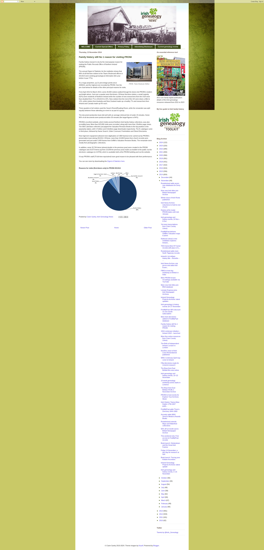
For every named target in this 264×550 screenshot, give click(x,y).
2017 (161, 165)
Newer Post (84, 228)
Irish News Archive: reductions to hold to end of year (170, 205)
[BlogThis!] (121, 217)
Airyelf (141, 545)
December (165, 177)
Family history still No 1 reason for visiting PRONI (169, 326)
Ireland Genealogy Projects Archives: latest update (170, 465)
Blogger (156, 545)
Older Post (148, 228)
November (165, 180)
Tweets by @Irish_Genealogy (167, 532)
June (163, 491)
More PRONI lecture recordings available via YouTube (170, 280)
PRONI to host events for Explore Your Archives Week (170, 397)
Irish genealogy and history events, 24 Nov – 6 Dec (170, 219)
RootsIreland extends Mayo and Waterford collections (169, 423)
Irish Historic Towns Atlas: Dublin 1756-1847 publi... (170, 404)
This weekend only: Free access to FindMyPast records (170, 438)
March (163, 500)
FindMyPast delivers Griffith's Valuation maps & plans (170, 233)
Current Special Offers (104, 47)
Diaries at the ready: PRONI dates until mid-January (170, 212)
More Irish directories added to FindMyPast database (169, 319)
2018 (161, 162)
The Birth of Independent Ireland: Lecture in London (170, 345)
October (164, 478)
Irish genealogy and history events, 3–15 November (169, 472)
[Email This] (119, 217)
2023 (161, 146)
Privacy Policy (123, 47)
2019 (161, 158)
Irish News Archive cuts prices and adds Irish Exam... (169, 265)
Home (116, 228)
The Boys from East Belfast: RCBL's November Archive (168, 390)
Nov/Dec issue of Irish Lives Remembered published (169, 353)
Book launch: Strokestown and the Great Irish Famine (170, 445)
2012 (161, 514)
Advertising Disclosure (144, 47)
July (163, 487)
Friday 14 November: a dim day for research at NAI (170, 452)
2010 (161, 520)
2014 (161, 174)
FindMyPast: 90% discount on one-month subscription (170, 312)
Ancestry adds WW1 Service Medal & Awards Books (170, 416)
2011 (161, 517)
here (115, 161)
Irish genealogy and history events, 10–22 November (169, 375)
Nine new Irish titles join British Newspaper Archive (169, 192)
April (163, 497)
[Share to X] (123, 217)
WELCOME (85, 47)
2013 (161, 511)
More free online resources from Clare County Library (170, 338)
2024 (161, 142)
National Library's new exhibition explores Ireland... (169, 241)
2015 (161, 171)
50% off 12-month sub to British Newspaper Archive (170, 431)
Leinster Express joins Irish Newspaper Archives (169, 292)
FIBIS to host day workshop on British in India (170, 272)
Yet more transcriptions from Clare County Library (169, 226)
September (165, 481)
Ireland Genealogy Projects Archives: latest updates (170, 299)
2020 (161, 155)
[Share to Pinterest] (127, 217)
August (164, 484)
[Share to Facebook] (125, 217)
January (164, 507)
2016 (161, 168)
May (163, 494)
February (164, 503)
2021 (161, 152)
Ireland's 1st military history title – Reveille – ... (170, 258)
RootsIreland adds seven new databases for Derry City (170, 185)
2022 (161, 149)
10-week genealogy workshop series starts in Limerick (170, 382)
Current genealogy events (168, 47)
